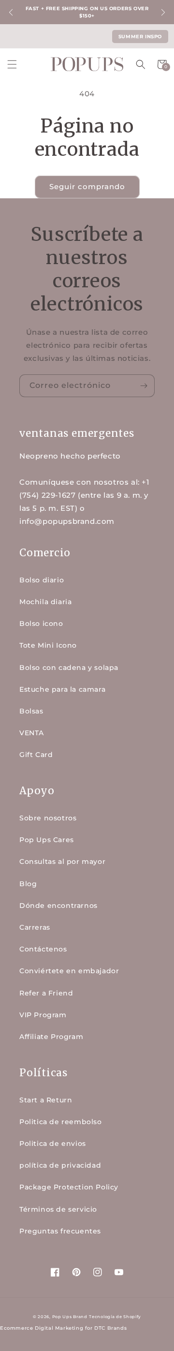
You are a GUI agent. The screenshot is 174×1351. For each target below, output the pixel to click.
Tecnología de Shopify (115, 1316)
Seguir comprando (87, 186)
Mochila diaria (45, 601)
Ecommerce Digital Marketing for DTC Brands (63, 1328)
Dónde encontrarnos (58, 905)
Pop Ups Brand (69, 1316)
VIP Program (43, 1014)
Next (163, 12)
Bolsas (31, 711)
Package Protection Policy (68, 1187)
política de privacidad (60, 1165)
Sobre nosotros (47, 818)
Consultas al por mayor (62, 861)
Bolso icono (41, 623)
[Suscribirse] (143, 385)
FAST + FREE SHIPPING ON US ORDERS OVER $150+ (87, 12)
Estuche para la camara (62, 689)
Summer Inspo (140, 36)
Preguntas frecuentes (60, 1231)
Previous (11, 12)
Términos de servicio (58, 1209)
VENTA (31, 732)
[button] (12, 64)
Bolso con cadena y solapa (68, 667)
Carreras (34, 927)
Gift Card (36, 754)
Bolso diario (41, 580)
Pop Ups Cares (46, 839)
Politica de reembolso (60, 1121)
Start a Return (45, 1100)
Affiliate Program (51, 1036)
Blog (28, 883)
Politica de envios (52, 1143)
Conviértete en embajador (69, 970)
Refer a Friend (46, 993)
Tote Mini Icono (48, 645)
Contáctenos (43, 949)
